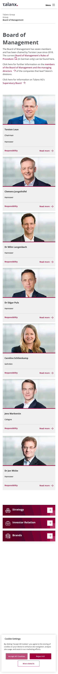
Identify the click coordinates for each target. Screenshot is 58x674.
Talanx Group (9, 14)
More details (28, 663)
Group (5, 17)
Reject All (40, 656)
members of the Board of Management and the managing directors (29, 68)
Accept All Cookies (16, 656)
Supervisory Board (12, 83)
